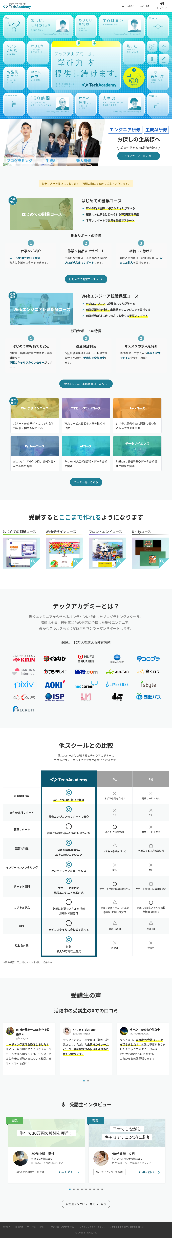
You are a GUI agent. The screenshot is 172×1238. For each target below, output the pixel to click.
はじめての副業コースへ (83, 279)
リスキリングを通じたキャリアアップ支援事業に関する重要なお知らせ (111, 1226)
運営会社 (7, 1226)
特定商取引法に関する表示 (63, 1226)
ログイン (162, 7)
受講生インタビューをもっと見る (86, 1204)
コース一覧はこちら (86, 482)
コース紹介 (128, 5)
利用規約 (19, 1226)
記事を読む (66, 1172)
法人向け (144, 5)
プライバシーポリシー (37, 1226)
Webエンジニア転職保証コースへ (83, 384)
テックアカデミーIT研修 (136, 156)
